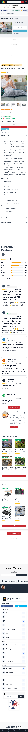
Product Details (5, 135)
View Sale (14, 476)
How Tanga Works (11, 625)
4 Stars (3, 268)
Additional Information (7, 217)
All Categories (6, 10)
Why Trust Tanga (10, 617)
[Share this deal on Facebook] (2, 132)
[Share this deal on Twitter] (5, 132)
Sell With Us (9, 668)
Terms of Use (9, 684)
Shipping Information (6, 222)
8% (26, 268)
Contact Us (14, 426)
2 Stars (3, 273)
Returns (8, 653)
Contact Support (12, 591)
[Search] (22, 2)
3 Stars (3, 270)
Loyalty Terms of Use (11, 688)
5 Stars (3, 265)
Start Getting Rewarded (13, 598)
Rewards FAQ (9, 661)
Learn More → (10, 599)
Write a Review (6, 279)
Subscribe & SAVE (21, 575)
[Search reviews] (3, 254)
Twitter (22, 606)
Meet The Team (10, 621)
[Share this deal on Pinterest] (8, 132)
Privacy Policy (9, 680)
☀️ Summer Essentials (15, 10)
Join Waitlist (14, 127)
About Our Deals (10, 629)
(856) (8, 72)
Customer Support (11, 645)
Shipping (8, 649)
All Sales (3, 13)
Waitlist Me (20, 31)
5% (26, 273)
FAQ (20, 591)
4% (26, 270)
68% (26, 265)
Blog (7, 633)
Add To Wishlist (5, 129)
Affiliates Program (11, 672)
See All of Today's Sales (14, 533)
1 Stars (3, 275)
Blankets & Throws (10, 13)
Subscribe (21, 696)
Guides (8, 637)
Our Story (8, 613)
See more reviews (14, 407)
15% (26, 275)
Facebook (8, 606)
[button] (6, 114)
